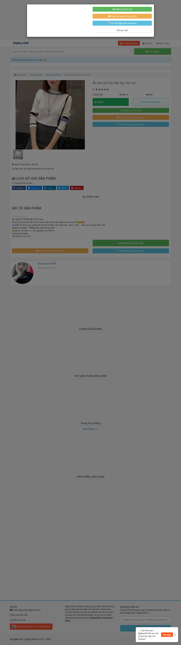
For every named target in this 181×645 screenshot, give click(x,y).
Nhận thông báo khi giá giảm (123, 16)
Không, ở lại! (122, 30)
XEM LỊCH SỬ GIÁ (123, 9)
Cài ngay (167, 634)
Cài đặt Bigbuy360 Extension (123, 23)
